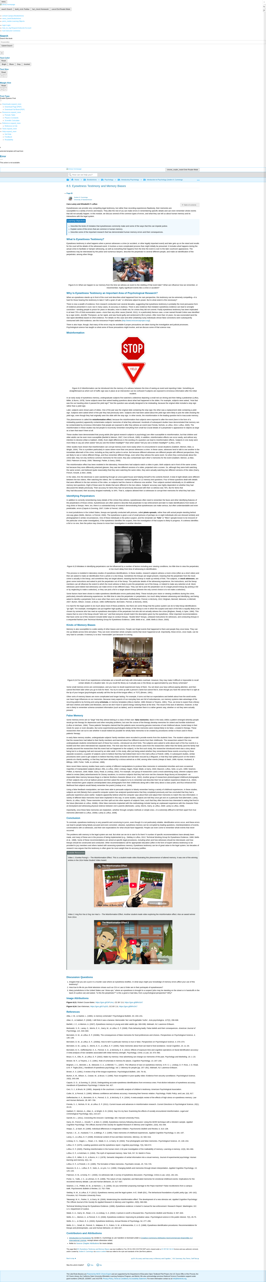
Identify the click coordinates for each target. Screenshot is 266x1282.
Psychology (109, 180)
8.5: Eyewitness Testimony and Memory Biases (93, 1249)
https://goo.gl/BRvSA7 (134, 1002)
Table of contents (190, 205)
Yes (91, 1265)
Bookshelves (92, 180)
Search (70, 175)
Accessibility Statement (137, 1279)
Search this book (6, 38)
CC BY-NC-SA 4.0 (167, 1249)
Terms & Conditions (121, 1279)
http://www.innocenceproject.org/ (135, 321)
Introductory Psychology (130, 180)
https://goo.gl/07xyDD (99, 1006)
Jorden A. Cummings (81, 197)
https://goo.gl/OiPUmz (104, 1002)
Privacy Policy (108, 1279)
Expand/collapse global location (198, 179)
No (101, 1265)
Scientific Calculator (12, 120)
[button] (8, 137)
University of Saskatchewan (83, 199)
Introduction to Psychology (80, 1238)
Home (76, 180)
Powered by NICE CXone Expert (99, 1274)
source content (101, 1251)
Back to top (70, 1258)
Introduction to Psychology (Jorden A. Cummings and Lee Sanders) (172, 180)
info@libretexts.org (179, 1279)
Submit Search (6, 46)
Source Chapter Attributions (87, 1243)
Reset (3, 61)
